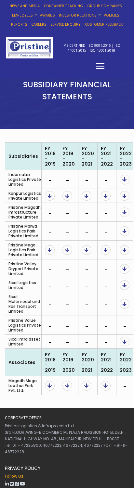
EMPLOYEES (22, 15)
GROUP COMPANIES (104, 5)
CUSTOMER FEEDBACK (104, 24)
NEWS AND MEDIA (24, 5)
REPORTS (19, 24)
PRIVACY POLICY (23, 468)
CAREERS (38, 24)
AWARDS (47, 15)
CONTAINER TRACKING (63, 5)
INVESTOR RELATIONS (77, 15)
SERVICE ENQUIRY (65, 24)
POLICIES (111, 15)
